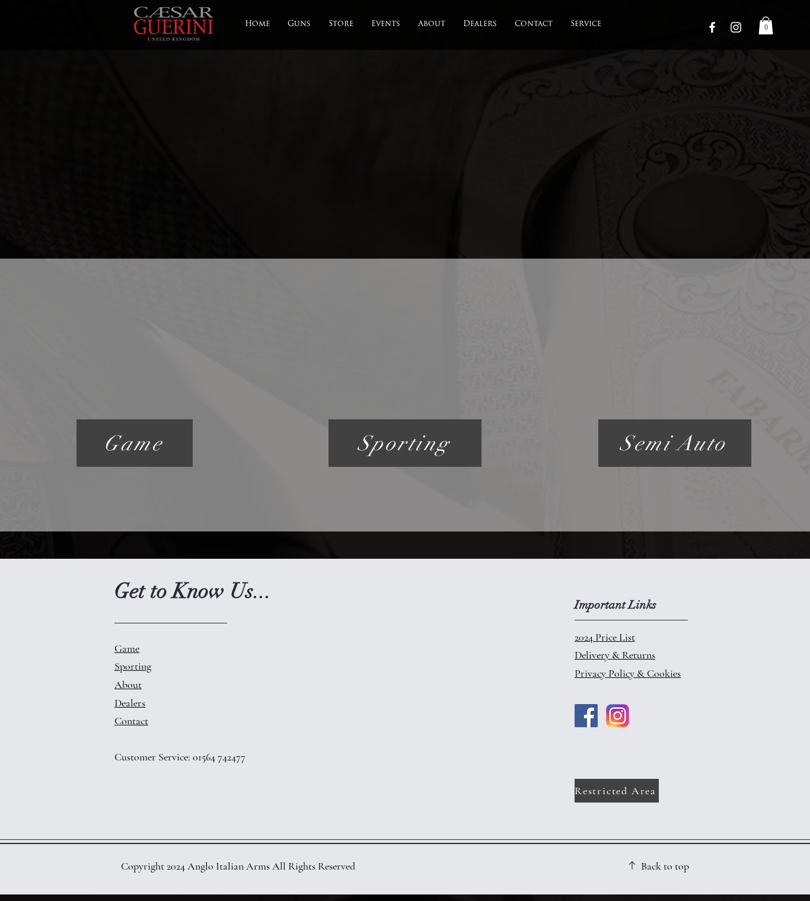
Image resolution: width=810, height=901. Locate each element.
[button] (765, 25)
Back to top (665, 866)
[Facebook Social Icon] (586, 715)
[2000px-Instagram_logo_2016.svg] (617, 715)
